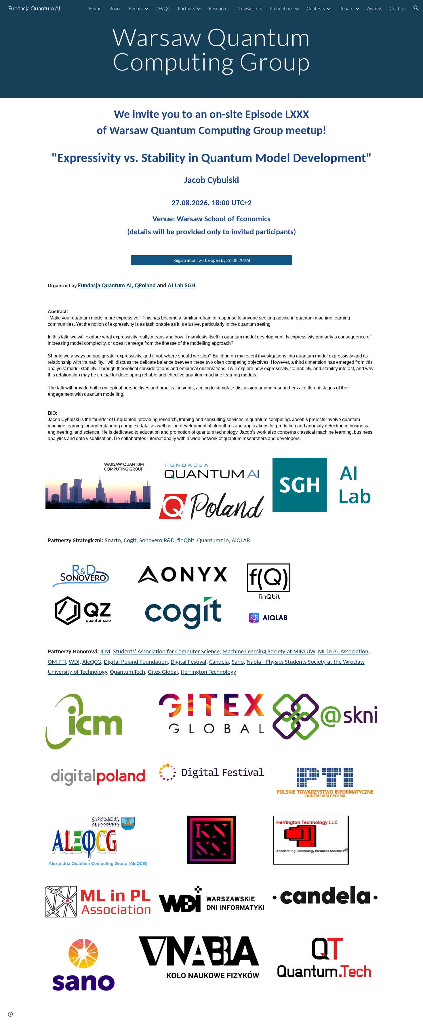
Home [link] (95, 8)
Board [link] (115, 8)
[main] (211, 49)
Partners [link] (186, 8)
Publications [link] (281, 8)
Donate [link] (346, 8)
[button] (416, 8)
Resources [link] (219, 8)
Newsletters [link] (249, 8)
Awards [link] (374, 8)
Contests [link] (316, 8)
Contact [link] (398, 8)
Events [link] (136, 8)
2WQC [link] (163, 8)
